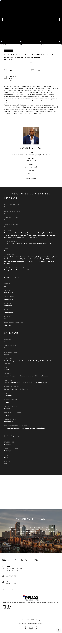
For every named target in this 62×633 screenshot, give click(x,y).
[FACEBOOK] (25, 628)
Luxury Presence (36, 623)
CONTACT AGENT (31, 178)
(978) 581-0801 (11, 577)
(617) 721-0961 (31, 161)
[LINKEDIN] (36, 628)
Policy (38, 620)
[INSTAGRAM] (31, 628)
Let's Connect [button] (31, 543)
